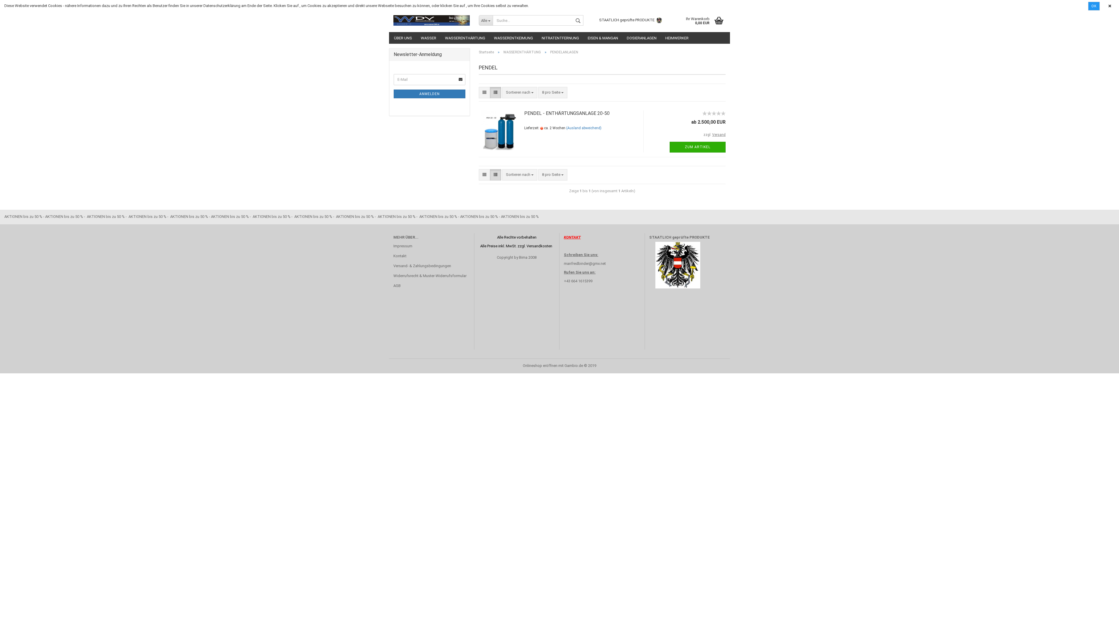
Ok (1094, 6)
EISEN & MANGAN (603, 38)
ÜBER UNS (403, 38)
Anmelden (429, 94)
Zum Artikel (697, 147)
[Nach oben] (1103, 621)
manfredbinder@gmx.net (585, 263)
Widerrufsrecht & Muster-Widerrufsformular (430, 276)
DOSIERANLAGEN (642, 38)
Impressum (402, 246)
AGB (397, 286)
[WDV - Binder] (431, 20)
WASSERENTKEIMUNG (513, 38)
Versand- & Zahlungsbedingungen (422, 266)
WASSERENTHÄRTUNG (465, 38)
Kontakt (400, 256)
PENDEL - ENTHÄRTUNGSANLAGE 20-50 (567, 113)
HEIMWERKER (677, 38)
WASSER (428, 38)
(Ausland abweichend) (583, 128)
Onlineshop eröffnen (540, 365)
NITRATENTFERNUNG (560, 38)
